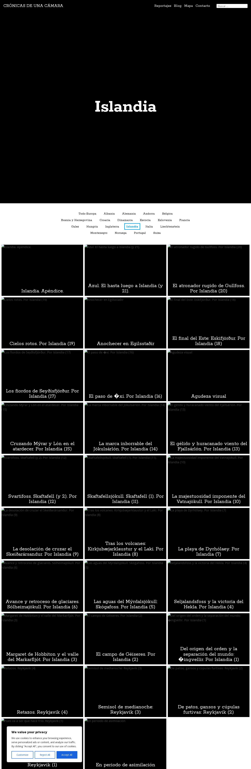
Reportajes (162, 6)
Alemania (129, 214)
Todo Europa (87, 214)
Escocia (145, 220)
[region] (44, 744)
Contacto (203, 6)
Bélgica (167, 214)
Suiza (157, 233)
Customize (22, 754)
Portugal (140, 233)
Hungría (92, 227)
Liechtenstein (170, 227)
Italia (149, 227)
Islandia (132, 227)
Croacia (105, 220)
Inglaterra (112, 227)
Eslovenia (165, 220)
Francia (184, 220)
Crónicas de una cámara (33, 5)
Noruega (121, 233)
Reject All (45, 754)
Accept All (66, 754)
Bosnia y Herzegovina (76, 220)
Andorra (149, 214)
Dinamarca (125, 220)
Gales (75, 227)
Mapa (188, 6)
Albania (109, 214)
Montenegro (98, 233)
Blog (178, 6)
